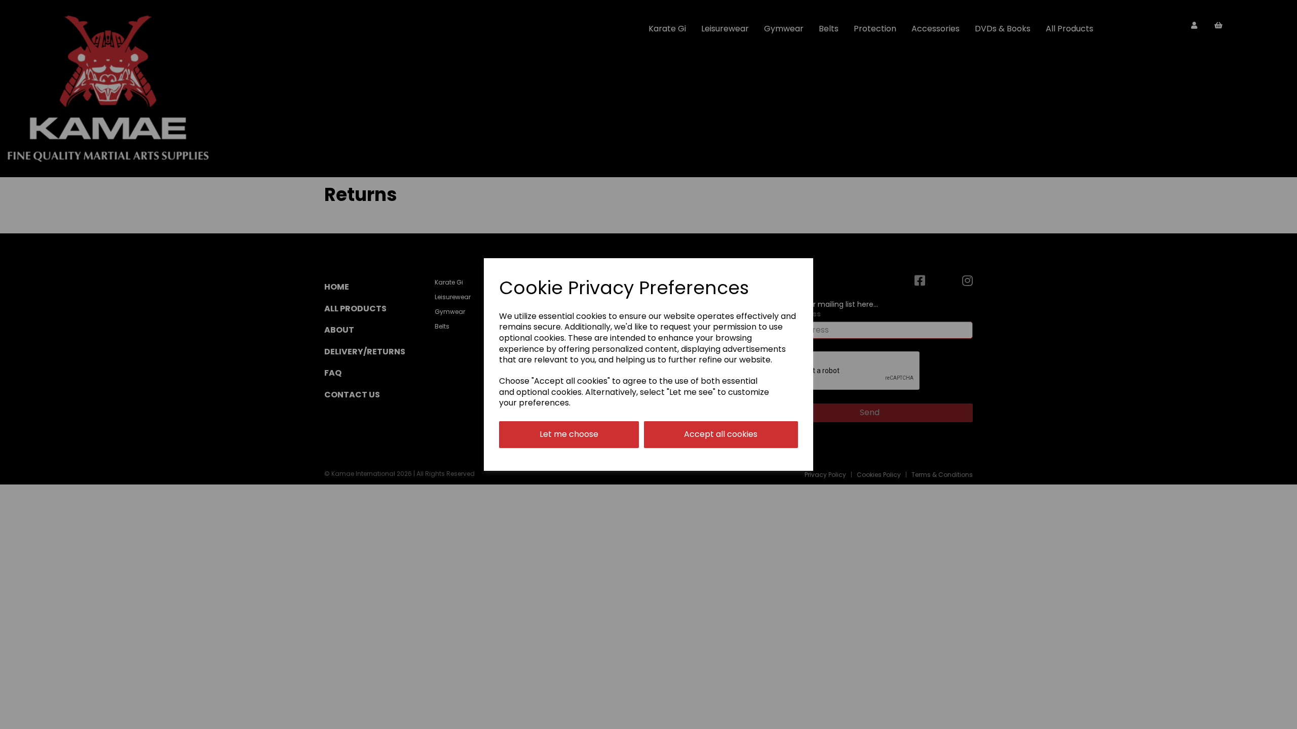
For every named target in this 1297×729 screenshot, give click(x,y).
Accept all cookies (720, 434)
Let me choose (569, 434)
